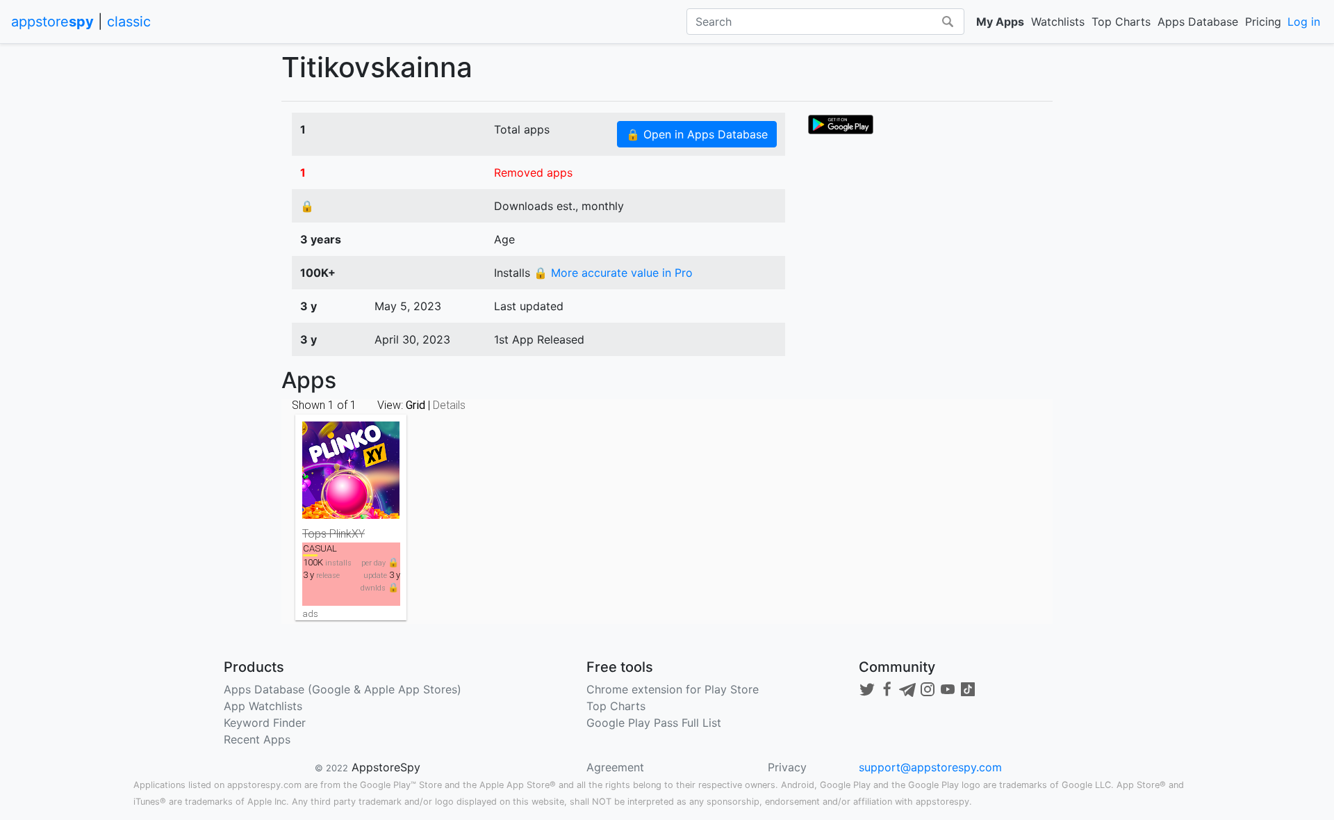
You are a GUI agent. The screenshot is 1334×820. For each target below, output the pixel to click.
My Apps (1000, 22)
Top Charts (1121, 22)
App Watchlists (263, 706)
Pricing (1263, 22)
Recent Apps (257, 739)
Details (449, 405)
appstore (52, 21)
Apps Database (1198, 22)
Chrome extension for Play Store (672, 689)
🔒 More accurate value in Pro (613, 273)
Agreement (615, 767)
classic (129, 21)
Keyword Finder (265, 723)
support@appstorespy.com (930, 767)
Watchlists (1058, 22)
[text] (840, 123)
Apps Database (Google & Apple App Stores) (342, 689)
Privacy (787, 767)
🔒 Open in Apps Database (697, 134)
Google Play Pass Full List (653, 723)
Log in (1303, 22)
